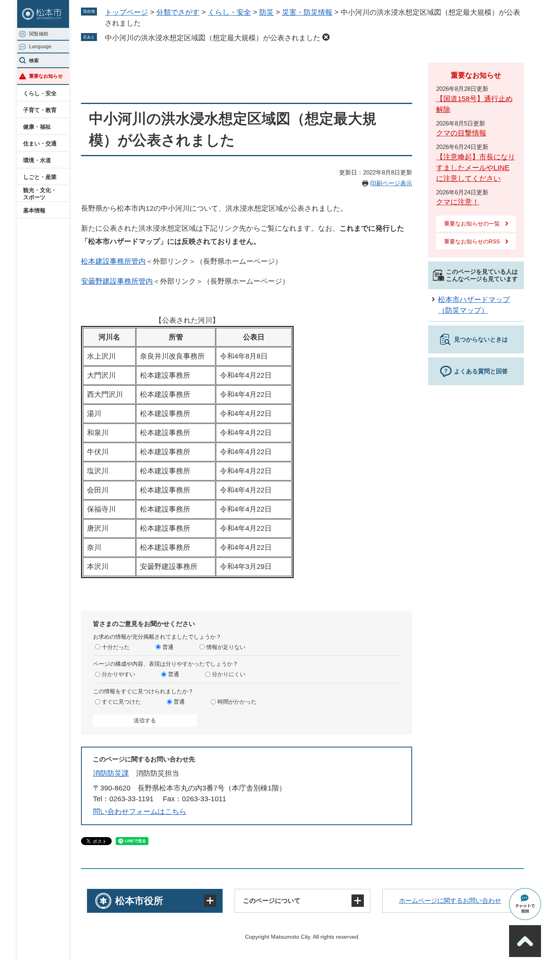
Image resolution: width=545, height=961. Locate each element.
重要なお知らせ (46, 76)
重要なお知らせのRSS (472, 241)
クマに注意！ (457, 202)
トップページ (126, 12)
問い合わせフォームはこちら (139, 812)
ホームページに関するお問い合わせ (450, 900)
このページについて (271, 900)
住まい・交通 (40, 143)
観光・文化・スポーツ (40, 193)
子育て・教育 (40, 110)
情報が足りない (225, 647)
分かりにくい (228, 674)
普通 (168, 647)
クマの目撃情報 (461, 133)
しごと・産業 (40, 177)
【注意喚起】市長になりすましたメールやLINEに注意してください (475, 167)
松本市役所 (139, 900)
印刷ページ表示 (391, 183)
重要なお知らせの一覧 (472, 223)
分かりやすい (118, 674)
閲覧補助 (38, 34)
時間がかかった (237, 701)
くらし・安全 (40, 93)
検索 (34, 60)
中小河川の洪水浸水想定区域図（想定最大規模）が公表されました (212, 38)
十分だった (116, 647)
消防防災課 (111, 773)
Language (40, 46)
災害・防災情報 (307, 12)
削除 (326, 37)
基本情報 (34, 210)
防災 (266, 12)
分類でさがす (177, 12)
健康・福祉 (37, 127)
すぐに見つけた (121, 701)
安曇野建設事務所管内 (117, 281)
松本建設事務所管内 (113, 261)
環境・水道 (37, 160)
